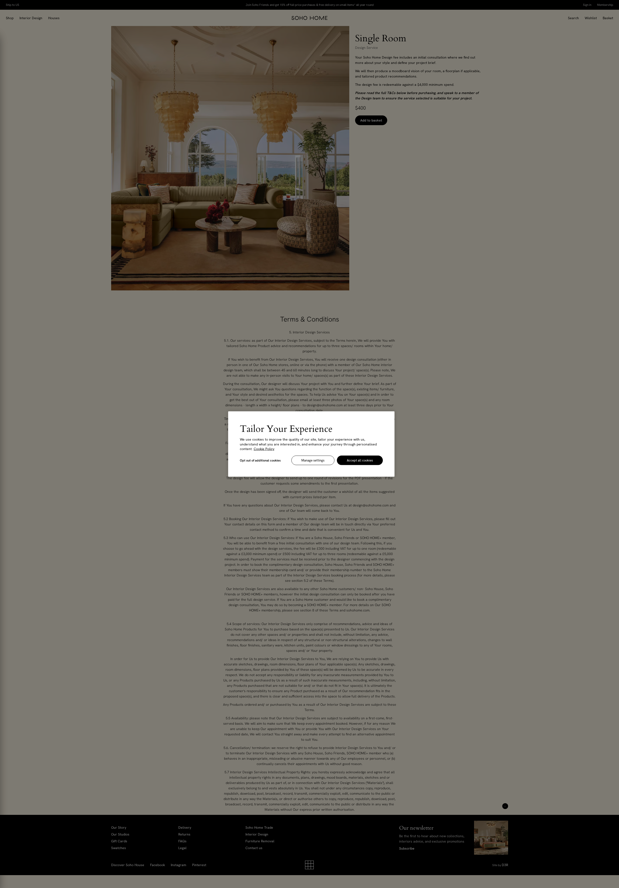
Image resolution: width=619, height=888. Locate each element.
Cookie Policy (264, 449)
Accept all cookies (360, 460)
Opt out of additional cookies (260, 460)
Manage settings (312, 460)
